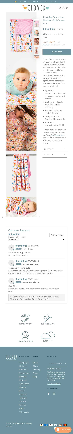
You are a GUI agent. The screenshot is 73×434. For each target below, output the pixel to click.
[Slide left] (2, 217)
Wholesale (24, 412)
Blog (35, 376)
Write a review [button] (57, 235)
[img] (21, 246)
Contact (23, 394)
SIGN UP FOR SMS (54, 369)
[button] (59, 8)
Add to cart (56, 52)
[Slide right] (39, 217)
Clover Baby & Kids (18, 423)
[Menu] (7, 8)
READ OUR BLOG (53, 383)
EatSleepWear (57, 135)
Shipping (45, 45)
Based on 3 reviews (17, 237)
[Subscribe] (65, 363)
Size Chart (24, 383)
